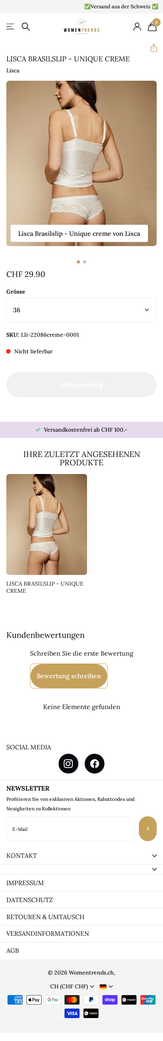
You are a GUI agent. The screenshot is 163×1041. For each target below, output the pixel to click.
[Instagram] (68, 764)
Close (81, 856)
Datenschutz (29, 900)
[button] (150, 48)
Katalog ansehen (10, 26)
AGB (12, 950)
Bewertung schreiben (69, 676)
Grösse (15, 291)
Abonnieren (148, 828)
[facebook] (94, 764)
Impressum (25, 883)
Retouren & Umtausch (45, 917)
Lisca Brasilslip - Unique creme (44, 587)
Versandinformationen (47, 933)
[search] (26, 27)
